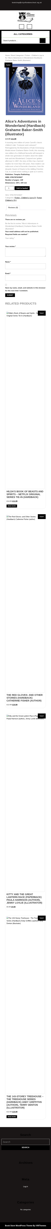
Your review (10, 246)
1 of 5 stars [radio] (6, 241)
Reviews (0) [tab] (13, 207)
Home (7, 55)
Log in (25, 1186)
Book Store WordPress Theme (18, 1226)
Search (43, 40)
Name (8, 262)
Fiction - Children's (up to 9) (25, 198)
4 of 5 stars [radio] (16, 241)
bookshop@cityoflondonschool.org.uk (27, 2)
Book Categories (17, 55)
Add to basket (22, 188)
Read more (12, 506)
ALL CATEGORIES (23, 34)
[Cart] (25, 49)
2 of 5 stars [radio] (10, 241)
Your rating (10, 238)
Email (8, 273)
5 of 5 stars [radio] (20, 241)
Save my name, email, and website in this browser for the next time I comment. (25, 289)
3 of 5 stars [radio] (13, 241)
